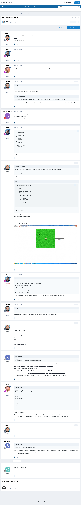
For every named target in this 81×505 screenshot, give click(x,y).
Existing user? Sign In (68, 2)
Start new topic (62, 27)
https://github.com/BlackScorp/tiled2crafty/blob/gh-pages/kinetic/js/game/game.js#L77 (46, 373)
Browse (3, 6)
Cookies (43, 501)
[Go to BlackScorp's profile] (7, 357)
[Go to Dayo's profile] (7, 54)
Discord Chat (27, 6)
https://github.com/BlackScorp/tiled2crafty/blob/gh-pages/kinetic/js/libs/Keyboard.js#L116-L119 (33, 366)
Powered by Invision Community (40, 503)
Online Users (13, 9)
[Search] (78, 7)
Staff (7, 9)
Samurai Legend (7, 111)
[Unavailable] (45, 244)
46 (8, 475)
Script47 (9, 21)
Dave (7, 65)
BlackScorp (7, 353)
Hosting (14, 6)
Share (67, 22)
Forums (2, 9)
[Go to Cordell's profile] (7, 469)
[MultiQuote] (14, 44)
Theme (38, 501)
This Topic (74, 6)
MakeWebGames (6, 2)
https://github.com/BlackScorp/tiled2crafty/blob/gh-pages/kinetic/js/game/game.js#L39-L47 (33, 370)
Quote (18, 44)
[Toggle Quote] (15, 85)
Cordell (7, 465)
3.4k (8, 76)
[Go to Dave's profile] (7, 70)
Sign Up (77, 2)
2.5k (8, 60)
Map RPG (15, 38)
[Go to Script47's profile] (3, 22)
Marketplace (20, 6)
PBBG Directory (36, 6)
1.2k (8, 44)
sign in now (30, 482)
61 (7, 364)
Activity (8, 6)
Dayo (7, 49)
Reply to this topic (73, 27)
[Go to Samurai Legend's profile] (7, 116)
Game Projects (16, 22)
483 (8, 122)
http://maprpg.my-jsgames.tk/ (20, 344)
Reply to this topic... (13, 488)
